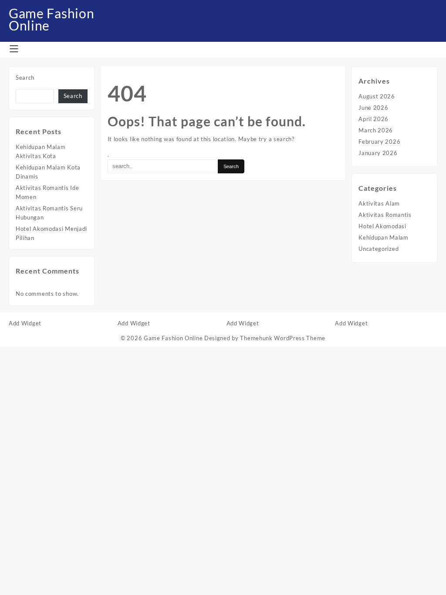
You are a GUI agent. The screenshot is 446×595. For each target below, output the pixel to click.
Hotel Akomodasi (382, 226)
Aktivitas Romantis (385, 214)
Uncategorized (378, 248)
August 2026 (376, 96)
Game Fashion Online (51, 19)
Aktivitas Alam (379, 203)
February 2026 (379, 141)
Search (25, 77)
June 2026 (373, 107)
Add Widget (25, 323)
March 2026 (375, 130)
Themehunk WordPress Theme (282, 338)
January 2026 (377, 152)
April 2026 (373, 118)
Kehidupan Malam (383, 237)
